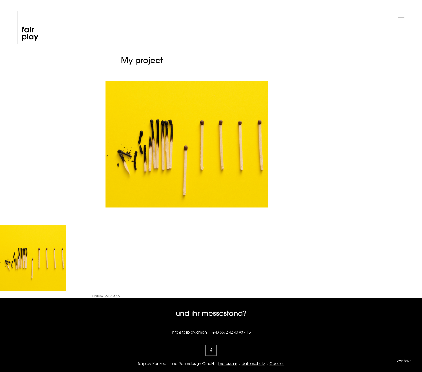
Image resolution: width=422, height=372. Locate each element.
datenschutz (253, 363)
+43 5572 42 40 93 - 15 (231, 332)
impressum (227, 363)
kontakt (404, 361)
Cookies (276, 363)
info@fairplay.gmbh (189, 332)
